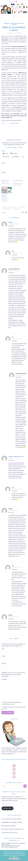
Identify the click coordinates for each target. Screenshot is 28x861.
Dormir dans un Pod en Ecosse (9, 832)
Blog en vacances (5, 180)
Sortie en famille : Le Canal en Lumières (11, 819)
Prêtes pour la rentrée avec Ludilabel (4, 195)
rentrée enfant (22, 207)
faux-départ (10, 36)
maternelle (4, 207)
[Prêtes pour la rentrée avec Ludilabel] (6, 190)
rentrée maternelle (6, 209)
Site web (3, 663)
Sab (4, 212)
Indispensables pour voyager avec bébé (11, 822)
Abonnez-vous (7, 808)
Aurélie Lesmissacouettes (16, 456)
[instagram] (10, 1)
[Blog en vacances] (6, 177)
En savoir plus (16, 858)
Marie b (10, 222)
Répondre (11, 226)
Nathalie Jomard (17, 140)
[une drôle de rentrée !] (18, 177)
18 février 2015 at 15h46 (13, 270)
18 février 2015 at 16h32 (13, 458)
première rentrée (13, 207)
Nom (3, 649)
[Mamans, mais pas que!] (14, 8)
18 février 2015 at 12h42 (13, 224)
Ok (10, 858)
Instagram (14, 147)
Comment (3, 679)
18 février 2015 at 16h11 (20, 375)
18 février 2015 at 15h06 (17, 252)
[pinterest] (16, 1)
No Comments (18, 33)
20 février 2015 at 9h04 (13, 616)
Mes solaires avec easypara (8, 825)
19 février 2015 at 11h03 (17, 567)
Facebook (8, 147)
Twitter (20, 147)
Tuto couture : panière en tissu (9, 847)
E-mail (3, 656)
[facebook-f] (14, 1)
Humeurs (7, 23)
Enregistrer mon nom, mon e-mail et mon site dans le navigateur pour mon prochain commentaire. (13, 674)
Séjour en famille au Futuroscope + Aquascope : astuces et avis (13, 843)
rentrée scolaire (16, 209)
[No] (26, 855)
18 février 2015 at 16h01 (17, 338)
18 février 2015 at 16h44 (17, 489)
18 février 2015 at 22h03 (13, 510)
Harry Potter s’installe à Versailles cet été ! (12, 829)
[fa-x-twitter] (12, 1)
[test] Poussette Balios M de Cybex (10, 845)
